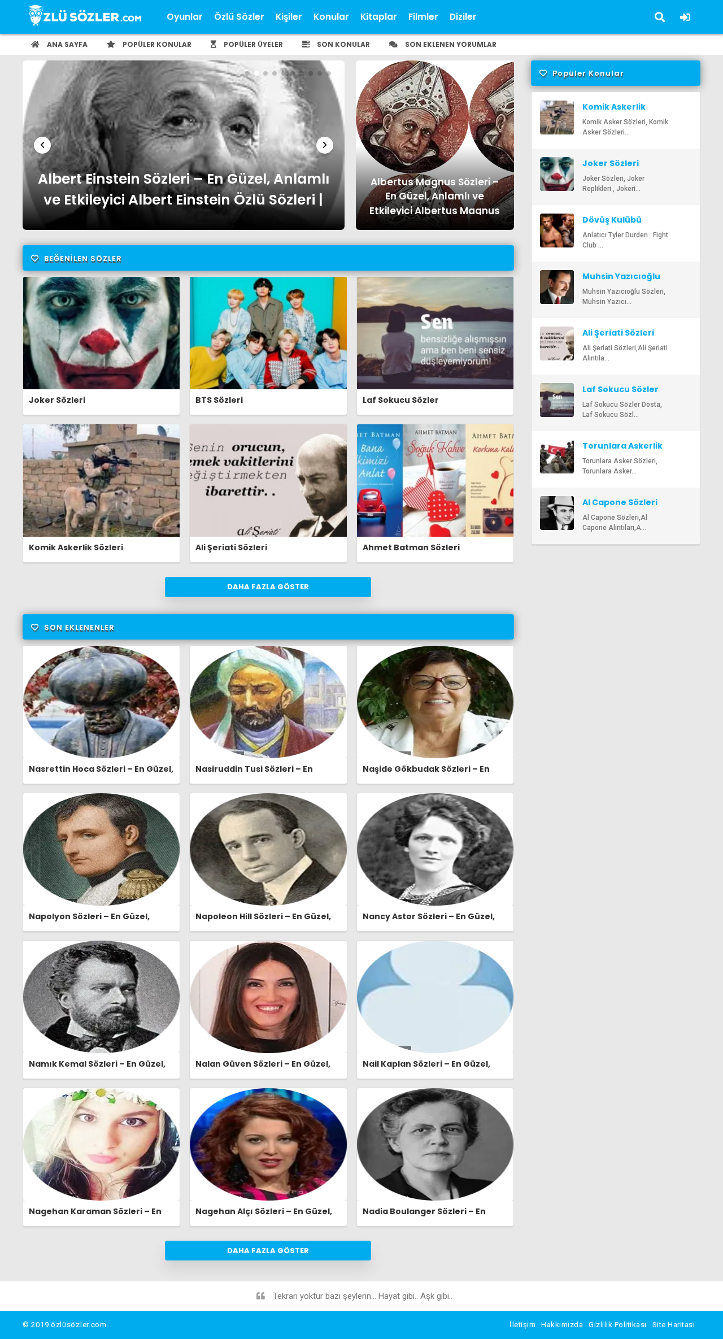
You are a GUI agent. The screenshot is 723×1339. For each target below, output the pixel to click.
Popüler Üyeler (252, 44)
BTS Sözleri (219, 400)
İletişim (522, 1324)
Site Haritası (673, 1324)
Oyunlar (185, 17)
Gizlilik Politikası (618, 1324)
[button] (42, 145)
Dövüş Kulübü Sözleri (612, 225)
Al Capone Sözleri (619, 502)
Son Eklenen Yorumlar (449, 44)
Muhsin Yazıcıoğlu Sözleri (621, 281)
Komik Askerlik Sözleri (76, 547)
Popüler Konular (156, 44)
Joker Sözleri (57, 400)
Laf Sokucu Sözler (401, 400)
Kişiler (289, 17)
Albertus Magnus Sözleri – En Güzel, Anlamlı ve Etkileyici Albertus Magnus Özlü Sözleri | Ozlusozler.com (434, 195)
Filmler (423, 17)
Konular (331, 17)
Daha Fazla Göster (268, 586)
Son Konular (342, 44)
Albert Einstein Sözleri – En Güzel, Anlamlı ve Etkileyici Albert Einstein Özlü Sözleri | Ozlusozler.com (183, 192)
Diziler (463, 17)
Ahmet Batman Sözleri (411, 547)
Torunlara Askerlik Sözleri (622, 451)
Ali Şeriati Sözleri (231, 547)
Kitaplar (378, 17)
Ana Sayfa (66, 44)
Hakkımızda (562, 1324)
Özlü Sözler (239, 17)
